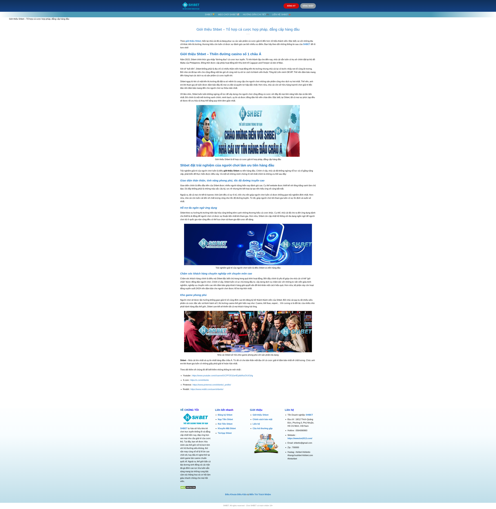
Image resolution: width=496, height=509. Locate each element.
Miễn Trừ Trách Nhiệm (260, 494)
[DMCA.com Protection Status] (188, 487)
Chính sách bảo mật (262, 419)
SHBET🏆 (210, 14)
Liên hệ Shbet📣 (281, 14)
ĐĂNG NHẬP (308, 6)
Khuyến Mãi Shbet (227, 428)
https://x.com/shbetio (199, 380)
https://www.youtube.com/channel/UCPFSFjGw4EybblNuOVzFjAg (222, 375)
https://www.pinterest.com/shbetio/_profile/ (212, 385)
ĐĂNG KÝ (291, 6)
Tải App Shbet (225, 433)
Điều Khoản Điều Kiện (236, 494)
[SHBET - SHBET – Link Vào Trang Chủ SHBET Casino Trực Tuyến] (191, 6)
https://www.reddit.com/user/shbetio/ (207, 389)
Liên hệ (256, 424)
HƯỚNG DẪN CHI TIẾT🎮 (256, 14)
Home (3, 19)
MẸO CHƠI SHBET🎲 (229, 14)
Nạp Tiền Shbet (225, 419)
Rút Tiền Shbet (225, 424)
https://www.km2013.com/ (300, 438)
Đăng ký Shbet (225, 415)
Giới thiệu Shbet (260, 415)
